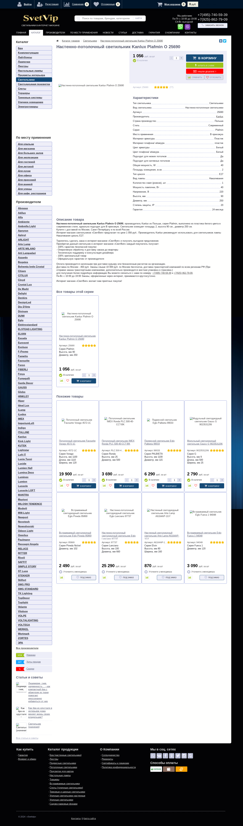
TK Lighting (25, 593)
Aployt (22, 235)
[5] (166, 87)
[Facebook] (165, 755)
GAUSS (22, 387)
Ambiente (24, 221)
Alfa (20, 217)
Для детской (26, 166)
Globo (21, 391)
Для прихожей (27, 179)
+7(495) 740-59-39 (161, 273)
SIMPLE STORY (27, 566)
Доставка (138, 32)
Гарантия (154, 32)
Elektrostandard (27, 324)
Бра (20, 48)
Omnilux (23, 535)
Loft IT (22, 454)
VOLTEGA (24, 624)
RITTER (22, 553)
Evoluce (23, 347)
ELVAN (22, 333)
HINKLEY (23, 396)
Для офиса (25, 175)
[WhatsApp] (153, 755)
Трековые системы (30, 97)
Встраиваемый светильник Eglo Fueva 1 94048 (204, 534)
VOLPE (22, 615)
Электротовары (28, 106)
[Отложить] (67, 380)
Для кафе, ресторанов (32, 193)
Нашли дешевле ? (207, 72)
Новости (108, 32)
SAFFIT (22, 562)
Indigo (22, 427)
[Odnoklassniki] (171, 755)
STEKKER (24, 575)
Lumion (22, 481)
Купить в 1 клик (206, 66)
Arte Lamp (24, 244)
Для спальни (26, 144)
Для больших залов (30, 152)
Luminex (23, 477)
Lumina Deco (26, 472)
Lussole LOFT (26, 490)
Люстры (23, 66)
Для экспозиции (28, 157)
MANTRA (23, 494)
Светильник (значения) (34, 725)
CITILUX (23, 275)
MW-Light (24, 512)
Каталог (36, 32)
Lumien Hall (25, 468)
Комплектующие (28, 52)
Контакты (190, 32)
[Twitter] (224, 40)
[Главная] (57, 40)
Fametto (23, 356)
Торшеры (24, 93)
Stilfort (22, 580)
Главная (21, 32)
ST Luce (23, 571)
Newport (23, 517)
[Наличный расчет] (169, 769)
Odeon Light (25, 530)
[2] (158, 87)
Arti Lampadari (27, 253)
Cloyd (21, 279)
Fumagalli (24, 378)
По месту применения (84, 32)
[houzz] (190, 755)
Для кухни (24, 170)
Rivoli (21, 557)
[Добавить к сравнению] (61, 380)
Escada (22, 338)
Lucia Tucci (25, 459)
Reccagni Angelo (28, 544)
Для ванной (25, 184)
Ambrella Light (27, 226)
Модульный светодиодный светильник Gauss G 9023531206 (205, 442)
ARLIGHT (23, 239)
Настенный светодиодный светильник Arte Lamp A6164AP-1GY (161, 535)
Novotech (24, 521)
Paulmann (24, 539)
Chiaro (22, 271)
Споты (22, 88)
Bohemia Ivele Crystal (31, 266)
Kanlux (22, 436)
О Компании (172, 32)
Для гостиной (26, 161)
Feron (21, 365)
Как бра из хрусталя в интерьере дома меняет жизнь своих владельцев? (40, 712)
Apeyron (23, 230)
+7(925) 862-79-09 (183, 273)
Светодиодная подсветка (34, 84)
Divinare (23, 311)
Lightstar (23, 450)
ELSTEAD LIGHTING (30, 329)
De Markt (23, 288)
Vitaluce (23, 611)
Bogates (23, 262)
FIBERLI (23, 369)
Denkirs (22, 297)
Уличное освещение (30, 102)
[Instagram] (184, 755)
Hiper (21, 400)
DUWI (21, 315)
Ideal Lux (23, 405)
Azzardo (23, 257)
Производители (55, 32)
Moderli (22, 508)
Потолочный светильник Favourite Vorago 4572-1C (77, 442)
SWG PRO (24, 584)
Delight (22, 293)
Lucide (22, 463)
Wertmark (23, 633)
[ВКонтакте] (220, 40)
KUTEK (22, 445)
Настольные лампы (30, 70)
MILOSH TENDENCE (30, 503)
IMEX (21, 418)
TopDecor (24, 597)
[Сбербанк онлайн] (156, 769)
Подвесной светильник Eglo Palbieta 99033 (159, 442)
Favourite (24, 360)
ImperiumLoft (26, 423)
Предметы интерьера (31, 75)
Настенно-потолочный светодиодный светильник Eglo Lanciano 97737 (119, 535)
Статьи (123, 32)
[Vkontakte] (159, 755)
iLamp (21, 409)
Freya (21, 373)
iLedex (22, 414)
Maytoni (23, 499)
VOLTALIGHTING (28, 620)
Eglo (20, 320)
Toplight (23, 602)
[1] (155, 87)
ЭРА (20, 642)
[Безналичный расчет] (181, 769)
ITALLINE (23, 432)
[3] (161, 87)
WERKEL (23, 629)
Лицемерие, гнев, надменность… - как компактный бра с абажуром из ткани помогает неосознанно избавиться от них (39, 692)
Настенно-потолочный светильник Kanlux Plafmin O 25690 (77, 337)
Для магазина (26, 148)
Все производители (27, 648)
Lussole (23, 485)
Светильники (26, 79)
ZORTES (23, 638)
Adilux (22, 212)
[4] (164, 87)
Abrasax (23, 208)
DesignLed (24, 302)
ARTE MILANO (26, 248)
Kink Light (24, 441)
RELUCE (23, 548)
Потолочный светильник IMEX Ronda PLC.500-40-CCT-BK (118, 442)
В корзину (207, 58)
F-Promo (23, 351)
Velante (22, 606)
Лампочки (24, 61)
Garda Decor (25, 383)
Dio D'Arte (24, 306)
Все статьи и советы (27, 738)
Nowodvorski (26, 526)
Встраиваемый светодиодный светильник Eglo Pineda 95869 (75, 534)
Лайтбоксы (25, 57)
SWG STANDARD (28, 588)
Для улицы (25, 188)
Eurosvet (23, 342)
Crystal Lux (25, 284)
